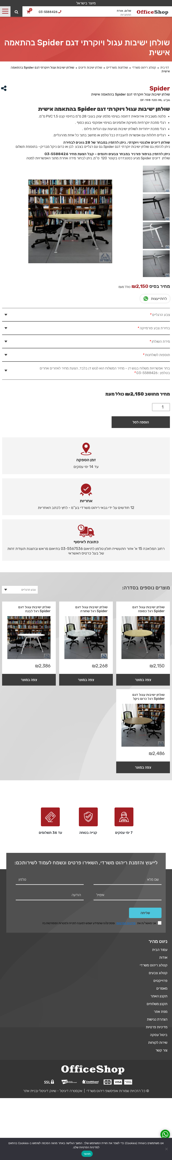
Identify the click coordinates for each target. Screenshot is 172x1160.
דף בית (164, 67)
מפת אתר (160, 1011)
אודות (163, 957)
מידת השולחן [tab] (159, 341)
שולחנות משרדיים (117, 67)
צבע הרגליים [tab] (160, 315)
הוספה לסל (141, 422)
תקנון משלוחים (157, 1004)
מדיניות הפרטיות (126, 923)
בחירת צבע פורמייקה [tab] (153, 328)
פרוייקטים (160, 981)
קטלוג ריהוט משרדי (144, 67)
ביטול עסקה (158, 1035)
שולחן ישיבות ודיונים (90, 67)
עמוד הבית (159, 950)
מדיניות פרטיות (156, 1027)
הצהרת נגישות (157, 1019)
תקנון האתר (158, 996)
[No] (167, 1149)
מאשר (87, 1153)
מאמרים (161, 988)
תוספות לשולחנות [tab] (156, 355)
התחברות (125, 15)
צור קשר (161, 1050)
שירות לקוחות (157, 1042)
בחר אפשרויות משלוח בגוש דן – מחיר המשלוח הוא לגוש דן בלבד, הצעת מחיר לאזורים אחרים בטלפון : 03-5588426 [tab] (105, 370)
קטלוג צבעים (158, 973)
